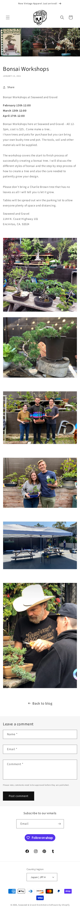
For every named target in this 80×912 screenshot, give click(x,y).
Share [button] (11, 87)
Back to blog (42, 703)
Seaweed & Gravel (27, 904)
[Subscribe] (59, 823)
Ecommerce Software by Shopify (53, 904)
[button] (7, 17)
